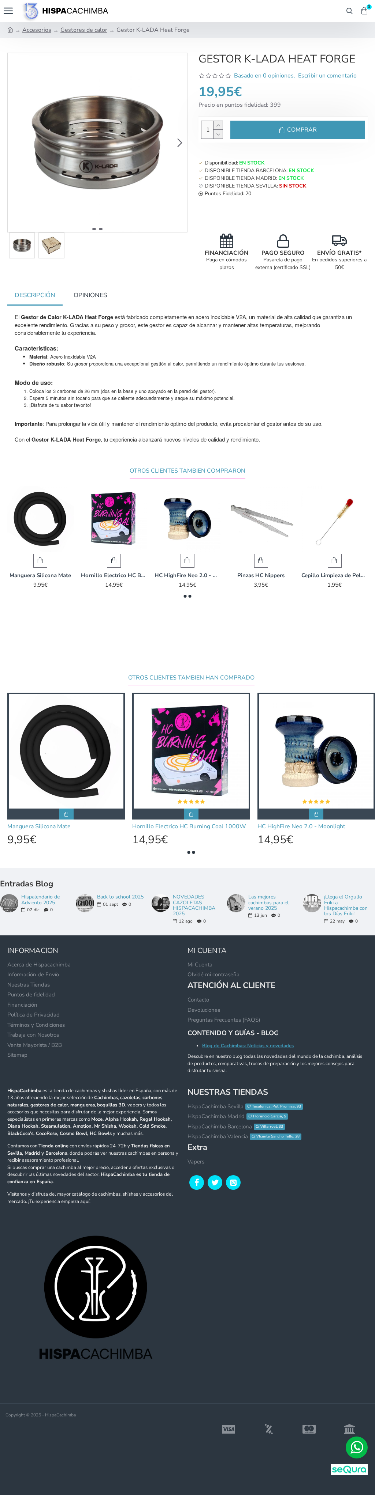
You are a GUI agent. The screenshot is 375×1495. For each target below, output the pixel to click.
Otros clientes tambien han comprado (191, 678)
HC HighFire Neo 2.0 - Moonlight (188, 575)
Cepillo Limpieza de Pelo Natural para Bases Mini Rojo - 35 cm (334, 575)
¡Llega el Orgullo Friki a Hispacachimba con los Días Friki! (346, 905)
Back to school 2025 (120, 897)
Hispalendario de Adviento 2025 (40, 899)
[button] (15, 142)
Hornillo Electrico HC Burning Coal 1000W (114, 575)
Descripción (35, 295)
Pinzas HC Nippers (261, 575)
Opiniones (90, 295)
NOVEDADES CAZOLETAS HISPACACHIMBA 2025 (194, 905)
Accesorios (36, 30)
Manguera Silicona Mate (40, 575)
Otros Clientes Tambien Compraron (187, 471)
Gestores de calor (83, 30)
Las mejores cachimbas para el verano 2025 (268, 902)
